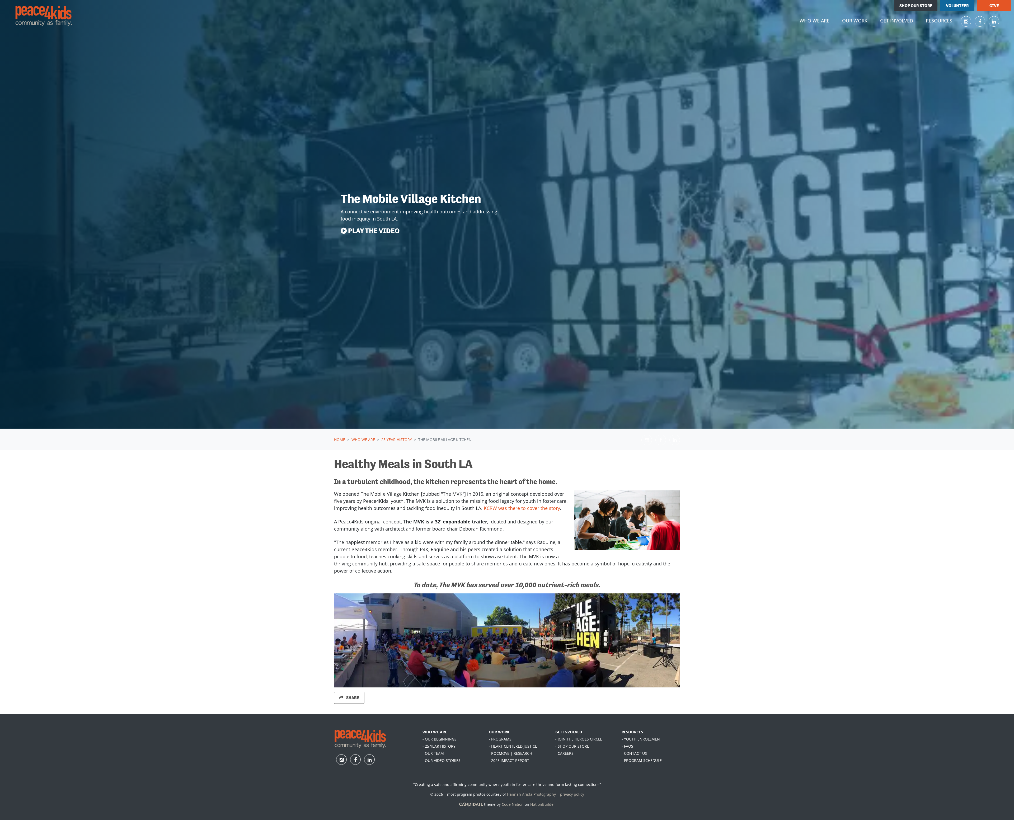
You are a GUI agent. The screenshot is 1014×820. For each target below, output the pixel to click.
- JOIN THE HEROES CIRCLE (578, 739)
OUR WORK (499, 731)
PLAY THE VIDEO (373, 231)
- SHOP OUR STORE (572, 746)
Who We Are (363, 439)
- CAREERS (564, 753)
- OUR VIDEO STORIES (441, 760)
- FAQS (627, 746)
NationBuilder (542, 804)
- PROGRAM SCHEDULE (642, 760)
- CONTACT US (634, 753)
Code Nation (513, 804)
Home (339, 439)
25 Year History (396, 439)
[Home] (44, 16)
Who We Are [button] (818, 20)
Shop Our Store (915, 5)
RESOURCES (632, 731)
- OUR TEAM (433, 753)
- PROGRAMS (500, 739)
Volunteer (957, 5)
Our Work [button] (854, 20)
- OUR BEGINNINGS (439, 739)
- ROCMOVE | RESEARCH (510, 753)
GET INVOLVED (568, 731)
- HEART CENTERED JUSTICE (513, 746)
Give (994, 5)
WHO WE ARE (434, 731)
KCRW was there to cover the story (522, 508)
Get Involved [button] (896, 20)
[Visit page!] (967, 21)
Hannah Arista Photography (531, 794)
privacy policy (572, 794)
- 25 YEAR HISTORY (439, 746)
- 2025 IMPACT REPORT (509, 760)
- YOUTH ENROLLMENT (642, 739)
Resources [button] (939, 20)
